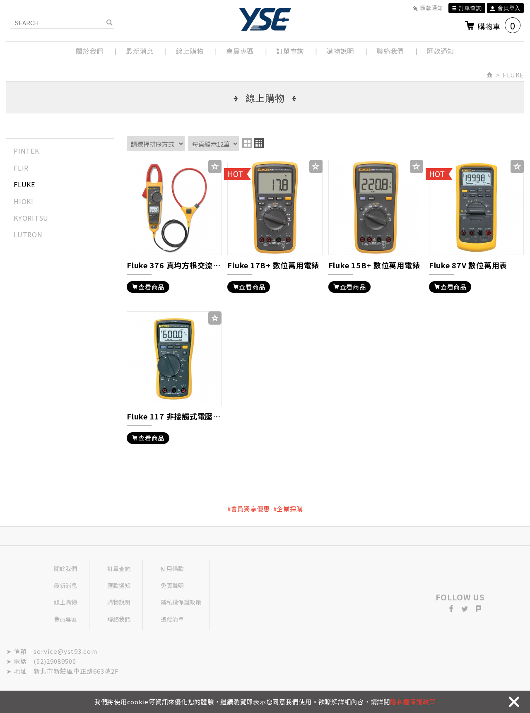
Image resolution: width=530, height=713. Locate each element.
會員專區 (240, 51)
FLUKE (24, 184)
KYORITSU (31, 218)
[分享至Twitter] (465, 608)
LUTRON (28, 234)
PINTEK (26, 151)
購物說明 (340, 51)
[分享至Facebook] (451, 608)
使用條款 (172, 568)
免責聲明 (172, 585)
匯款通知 (431, 8)
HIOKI (24, 201)
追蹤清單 (172, 619)
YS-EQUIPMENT (265, 19)
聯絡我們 (390, 51)
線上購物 (190, 51)
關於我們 (90, 51)
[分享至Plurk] (479, 608)
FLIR (21, 168)
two (247, 143)
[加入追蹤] (215, 166)
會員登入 (509, 8)
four (259, 143)
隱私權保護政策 (413, 701)
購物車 (496, 25)
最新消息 (140, 51)
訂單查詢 (470, 8)
